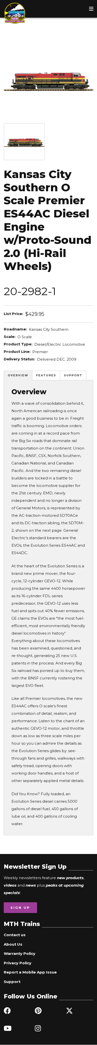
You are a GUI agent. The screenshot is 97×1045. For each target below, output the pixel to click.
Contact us (15, 934)
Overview (18, 375)
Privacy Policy (17, 963)
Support (73, 375)
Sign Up (20, 908)
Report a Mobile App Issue (30, 972)
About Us (13, 944)
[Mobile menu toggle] (91, 8)
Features (46, 375)
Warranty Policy (19, 953)
